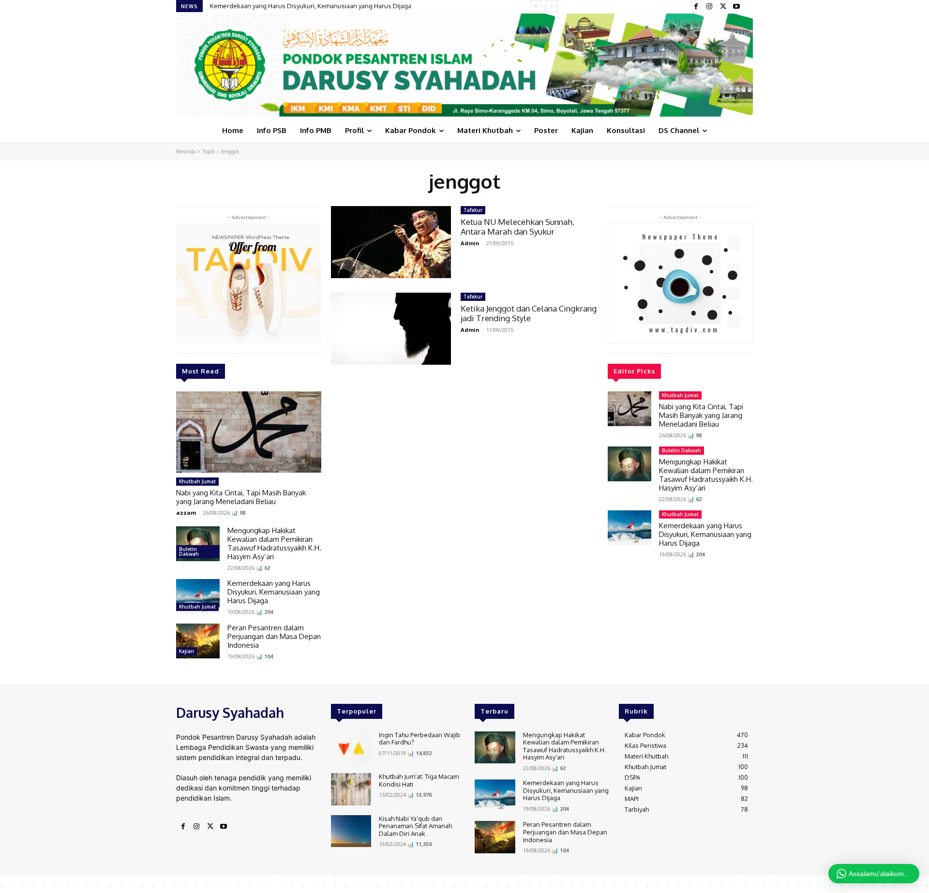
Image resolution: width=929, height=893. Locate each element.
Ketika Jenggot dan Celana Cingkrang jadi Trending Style (529, 313)
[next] (551, 6)
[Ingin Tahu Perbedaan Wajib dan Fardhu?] (351, 747)
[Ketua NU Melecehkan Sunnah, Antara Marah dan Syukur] (391, 242)
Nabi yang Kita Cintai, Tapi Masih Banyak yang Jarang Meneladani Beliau (241, 497)
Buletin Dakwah (189, 551)
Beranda (186, 151)
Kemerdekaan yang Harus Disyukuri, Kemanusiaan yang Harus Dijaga (310, 6)
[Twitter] (723, 7)
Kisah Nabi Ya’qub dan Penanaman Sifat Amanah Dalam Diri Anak (415, 826)
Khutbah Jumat (197, 481)
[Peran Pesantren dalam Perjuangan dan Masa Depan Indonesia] (198, 641)
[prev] (536, 6)
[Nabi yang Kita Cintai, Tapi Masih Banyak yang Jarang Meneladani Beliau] (248, 432)
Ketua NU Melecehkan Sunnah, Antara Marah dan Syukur (517, 227)
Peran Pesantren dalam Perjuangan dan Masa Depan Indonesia (274, 636)
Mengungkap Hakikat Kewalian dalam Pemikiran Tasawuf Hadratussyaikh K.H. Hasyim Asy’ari (274, 543)
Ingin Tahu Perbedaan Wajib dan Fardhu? (419, 738)
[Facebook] (696, 7)
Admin (470, 243)
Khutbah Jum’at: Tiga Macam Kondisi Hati (419, 780)
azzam (186, 512)
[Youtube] (736, 7)
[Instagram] (709, 7)
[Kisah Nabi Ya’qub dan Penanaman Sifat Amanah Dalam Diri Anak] (351, 831)
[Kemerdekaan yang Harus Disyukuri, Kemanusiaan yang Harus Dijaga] (198, 596)
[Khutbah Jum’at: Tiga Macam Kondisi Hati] (351, 789)
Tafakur (473, 210)
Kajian (186, 651)
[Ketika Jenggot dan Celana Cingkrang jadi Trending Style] (391, 329)
